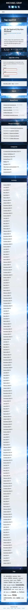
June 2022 (5, 313)
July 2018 (5, 434)
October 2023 (6, 272)
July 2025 (5, 218)
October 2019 (6, 395)
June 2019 (5, 406)
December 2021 (7, 329)
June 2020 (5, 375)
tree (5, 50)
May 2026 (5, 192)
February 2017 (6, 478)
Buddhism (5, 578)
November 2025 (7, 208)
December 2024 (7, 236)
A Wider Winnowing (7, 112)
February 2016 (6, 509)
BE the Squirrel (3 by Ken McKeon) (13, 30)
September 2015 (7, 522)
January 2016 (6, 511)
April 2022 (5, 318)
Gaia (14, 582)
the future (9, 595)
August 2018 (6, 431)
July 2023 (5, 280)
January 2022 (6, 326)
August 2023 (6, 277)
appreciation (9, 576)
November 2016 (7, 485)
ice (15, 49)
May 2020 (5, 377)
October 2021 (6, 334)
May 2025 (5, 223)
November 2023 (7, 269)
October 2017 (6, 457)
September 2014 (7, 552)
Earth (19, 580)
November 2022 (7, 300)
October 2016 (6, 488)
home (21, 582)
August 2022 (6, 308)
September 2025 (7, 213)
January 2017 (6, 480)
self (4, 592)
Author (8, 608)
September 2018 (7, 429)
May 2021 (5, 347)
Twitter (12, 7)
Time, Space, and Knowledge (9, 166)
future (10, 582)
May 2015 (5, 532)
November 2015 (7, 516)
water (8, 50)
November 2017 (7, 455)
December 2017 (7, 452)
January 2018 (6, 449)
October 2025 (6, 210)
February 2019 (6, 416)
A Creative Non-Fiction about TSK (11, 151)
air (13, 49)
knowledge (20, 585)
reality (20, 589)
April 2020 (5, 380)
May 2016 (5, 501)
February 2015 (6, 540)
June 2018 (5, 437)
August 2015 (6, 524)
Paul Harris (5, 133)
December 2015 (7, 514)
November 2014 (7, 547)
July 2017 (5, 465)
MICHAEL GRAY (14, 3)
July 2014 (5, 555)
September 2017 (7, 460)
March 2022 (6, 321)
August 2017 (6, 462)
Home (4, 608)
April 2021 (5, 349)
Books (12, 608)
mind (20, 587)
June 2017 (5, 467)
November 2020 (7, 362)
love (11, 587)
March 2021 (6, 352)
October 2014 (6, 550)
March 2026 (6, 197)
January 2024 (6, 264)
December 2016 (7, 483)
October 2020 (6, 365)
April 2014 (5, 560)
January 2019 (6, 419)
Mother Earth (7, 589)
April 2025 (5, 226)
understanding (8, 597)
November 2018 (7, 424)
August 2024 (6, 246)
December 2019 (7, 390)
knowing (13, 584)
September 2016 (7, 491)
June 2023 (5, 282)
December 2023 (7, 267)
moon (22, 587)
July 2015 (5, 527)
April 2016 (5, 503)
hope (5, 584)
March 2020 (6, 383)
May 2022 (5, 316)
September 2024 (7, 244)
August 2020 (6, 370)
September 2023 (7, 274)
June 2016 (5, 498)
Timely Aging (6, 169)
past (13, 589)
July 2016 (5, 496)
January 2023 (6, 295)
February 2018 (6, 447)
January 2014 (6, 563)
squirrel (20, 49)
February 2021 (6, 354)
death (11, 580)
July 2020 (5, 372)
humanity (9, 584)
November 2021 (7, 331)
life (4, 587)
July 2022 (5, 311)
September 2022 (7, 305)
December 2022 (7, 298)
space (13, 592)
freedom (6, 582)
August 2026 (6, 184)
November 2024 (7, 238)
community (15, 578)
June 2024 (5, 251)
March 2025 (6, 228)
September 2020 (7, 367)
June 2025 (5, 220)
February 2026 (6, 200)
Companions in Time (8, 156)
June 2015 (5, 529)
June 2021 (5, 344)
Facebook (9, 7)
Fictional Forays (6, 159)
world (5, 599)
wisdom (22, 597)
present (16, 589)
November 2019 (7, 393)
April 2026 (5, 195)
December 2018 (7, 421)
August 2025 (6, 215)
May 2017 (5, 470)
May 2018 (5, 439)
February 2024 (6, 262)
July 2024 (5, 249)
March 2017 (6, 475)
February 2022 (6, 323)
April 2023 (5, 287)
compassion (20, 578)
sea (22, 589)
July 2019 (5, 403)
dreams (15, 580)
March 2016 (6, 506)
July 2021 (5, 341)
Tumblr (19, 7)
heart (17, 582)
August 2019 (6, 401)
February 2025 (6, 231)
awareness (15, 576)
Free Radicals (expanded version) (10, 115)
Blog (13, 83)
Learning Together (7, 107)
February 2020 (6, 385)
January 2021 (6, 357)
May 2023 (5, 285)
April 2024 (5, 256)
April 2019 (5, 411)
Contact (23, 608)
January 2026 (6, 202)
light (17, 49)
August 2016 (6, 493)
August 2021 (6, 339)
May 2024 (5, 254)
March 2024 (6, 259)
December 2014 (7, 545)
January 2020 (6, 388)
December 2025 (7, 205)
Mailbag (7, 49)
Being (19, 576)
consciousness (6, 580)
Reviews (19, 608)
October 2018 (6, 426)
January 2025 (6, 233)
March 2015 (6, 537)
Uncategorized (6, 172)
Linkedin (15, 7)
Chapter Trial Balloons (8, 154)
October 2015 (6, 519)
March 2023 (6, 290)
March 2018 (6, 444)
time (14, 594)
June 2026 (5, 190)
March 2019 (6, 413)
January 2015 (6, 542)
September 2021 (7, 336)
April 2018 (5, 442)
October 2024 (6, 241)
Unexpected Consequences (9, 105)
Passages (5, 164)
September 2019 (7, 398)
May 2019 (5, 408)
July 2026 (5, 187)
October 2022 (6, 303)
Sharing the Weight (7, 110)
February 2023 (6, 292)
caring (10, 578)
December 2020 (7, 359)
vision (14, 597)
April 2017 (5, 473)
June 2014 (5, 558)
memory (15, 587)
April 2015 (5, 534)
